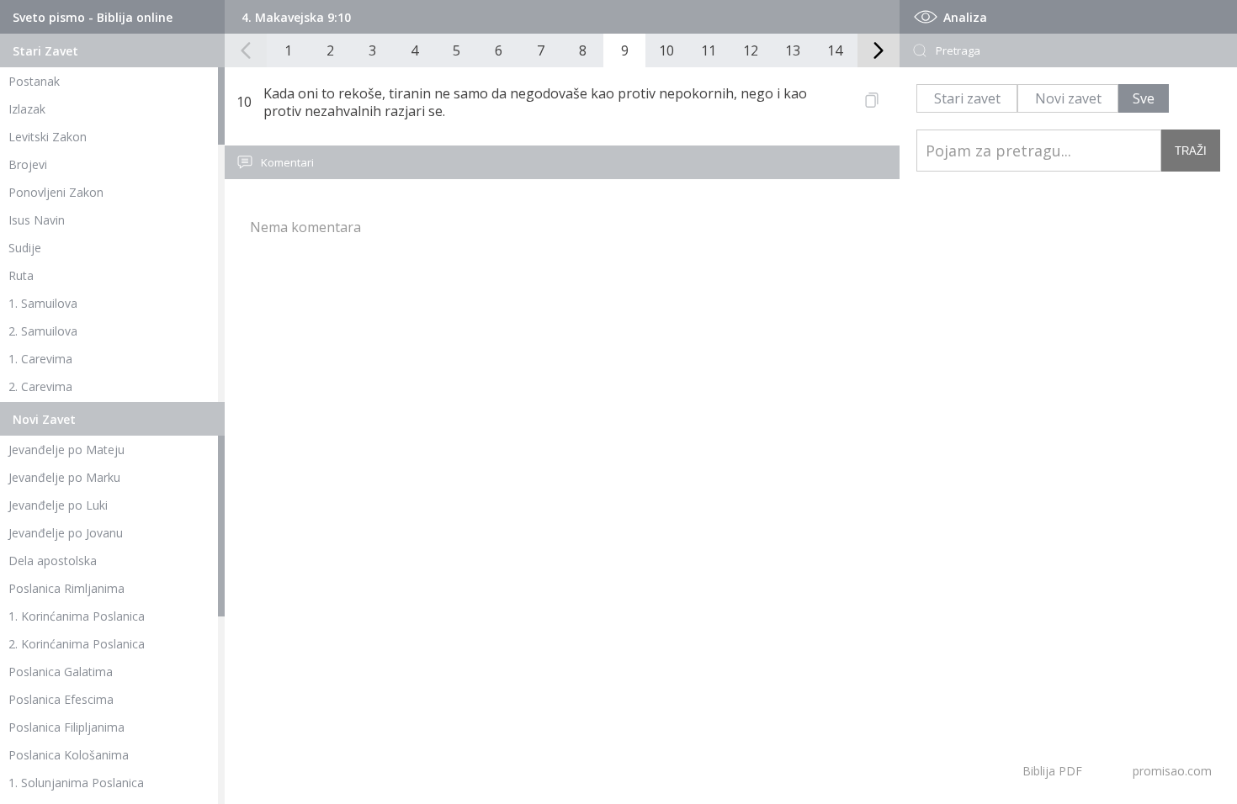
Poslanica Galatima (60, 672)
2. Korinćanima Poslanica (76, 644)
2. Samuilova (42, 331)
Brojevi (27, 164)
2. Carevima (40, 386)
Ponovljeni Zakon (56, 192)
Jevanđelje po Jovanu (65, 533)
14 (834, 50)
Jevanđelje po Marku (64, 477)
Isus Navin (36, 220)
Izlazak (26, 109)
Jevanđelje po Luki (58, 505)
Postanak (34, 81)
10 (666, 50)
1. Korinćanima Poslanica (76, 616)
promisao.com (1172, 771)
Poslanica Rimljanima (66, 588)
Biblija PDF (1052, 771)
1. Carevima (40, 359)
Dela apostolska (52, 561)
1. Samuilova (42, 303)
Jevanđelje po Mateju (66, 450)
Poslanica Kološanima (68, 755)
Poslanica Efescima (61, 699)
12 (750, 50)
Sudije (24, 248)
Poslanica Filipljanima (66, 727)
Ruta (21, 275)
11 (708, 50)
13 (792, 50)
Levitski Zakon (47, 137)
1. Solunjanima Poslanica (76, 783)
